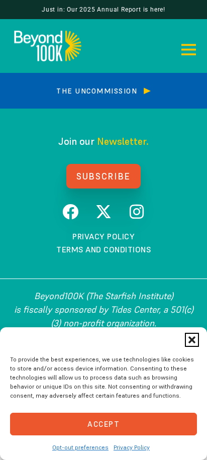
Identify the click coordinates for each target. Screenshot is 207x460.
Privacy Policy (132, 447)
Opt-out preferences (80, 447)
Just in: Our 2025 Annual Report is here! (103, 9)
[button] (192, 340)
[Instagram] (137, 212)
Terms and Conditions (103, 249)
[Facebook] (70, 212)
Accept (103, 424)
